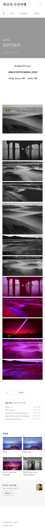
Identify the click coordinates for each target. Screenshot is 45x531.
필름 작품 (8, 403)
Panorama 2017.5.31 (13, 419)
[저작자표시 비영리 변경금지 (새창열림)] (29, 393)
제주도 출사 (9, 410)
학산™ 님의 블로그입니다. (10, 489)
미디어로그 (23, 13)
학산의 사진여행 (14, 4)
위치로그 (37, 13)
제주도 (7, 407)
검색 (35, 5)
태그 (12, 13)
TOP (40, 523)
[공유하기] (9, 393)
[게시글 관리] (12, 393)
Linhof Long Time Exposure (15, 413)
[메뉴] (40, 4)
